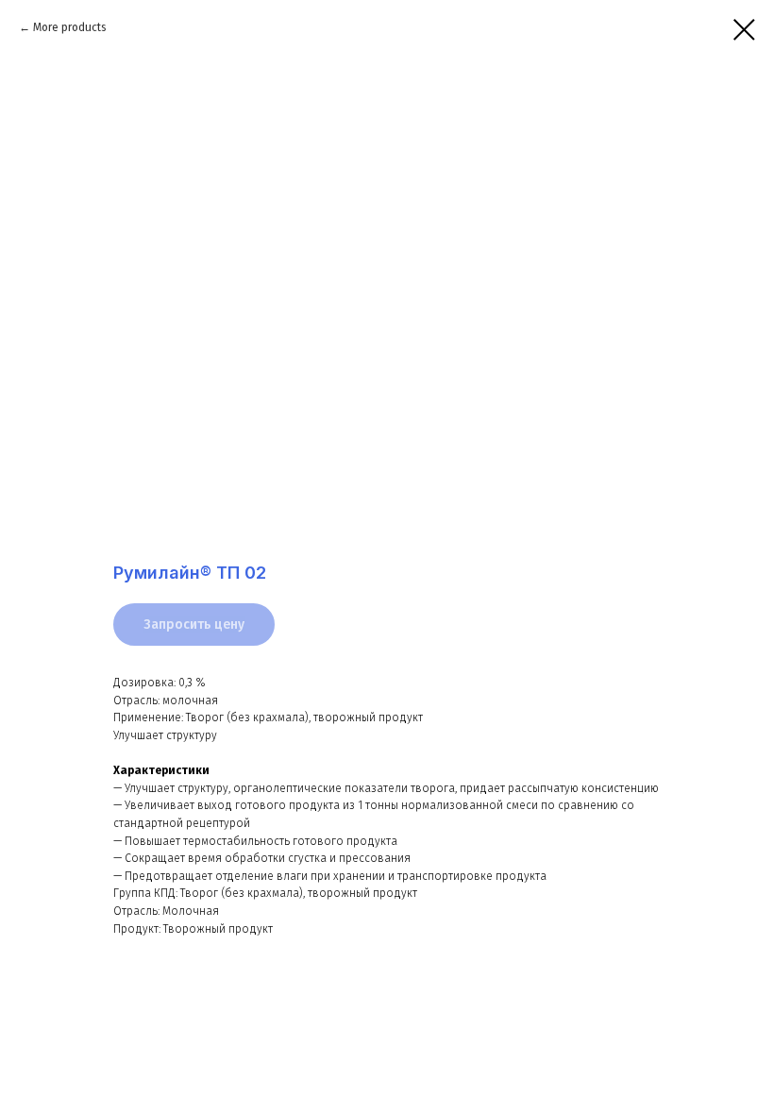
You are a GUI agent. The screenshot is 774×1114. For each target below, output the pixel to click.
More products (70, 27)
